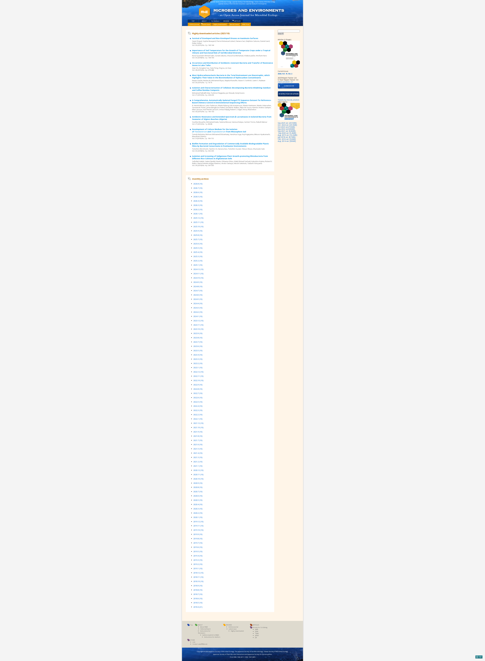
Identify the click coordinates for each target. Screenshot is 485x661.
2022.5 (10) (197, 402)
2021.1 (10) (197, 466)
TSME (257, 633)
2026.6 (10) (197, 192)
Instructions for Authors (212, 637)
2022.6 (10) (197, 397)
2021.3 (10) (197, 457)
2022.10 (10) (198, 380)
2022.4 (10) (197, 406)
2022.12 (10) (198, 372)
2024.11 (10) (198, 273)
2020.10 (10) (198, 479)
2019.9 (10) (197, 534)
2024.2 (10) (197, 312)
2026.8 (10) (197, 184)
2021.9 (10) (197, 432)
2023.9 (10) (197, 333)
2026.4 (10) (197, 201)
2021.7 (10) (197, 440)
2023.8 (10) (197, 337)
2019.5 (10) (197, 551)
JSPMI (257, 635)
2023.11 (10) (198, 325)
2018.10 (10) (198, 581)
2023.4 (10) (197, 355)
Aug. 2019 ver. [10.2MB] (287, 135)
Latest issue (206, 24)
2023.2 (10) (197, 363)
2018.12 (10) (198, 573)
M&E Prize (245, 24)
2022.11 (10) (198, 376)
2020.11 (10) (198, 474)
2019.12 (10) (198, 521)
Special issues (234, 24)
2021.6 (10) (197, 444)
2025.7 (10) (197, 239)
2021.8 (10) (197, 436)
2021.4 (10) (197, 453)
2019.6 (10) (197, 547)
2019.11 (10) (198, 526)
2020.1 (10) (197, 517)
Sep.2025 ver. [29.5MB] (287, 123)
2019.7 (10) (197, 543)
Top (191, 625)
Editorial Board (205, 629)
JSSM (256, 631)
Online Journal (194, 24)
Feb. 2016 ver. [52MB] (287, 139)
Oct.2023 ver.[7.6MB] (286, 127)
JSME (256, 629)
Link (193, 642)
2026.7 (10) (197, 188)
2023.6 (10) (197, 346)
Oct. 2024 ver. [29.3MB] (287, 125)
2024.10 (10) (198, 278)
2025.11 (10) (198, 222)
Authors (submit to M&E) (210, 635)
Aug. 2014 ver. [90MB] (287, 141)
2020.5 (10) (197, 500)
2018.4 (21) (197, 607)
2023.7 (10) (197, 342)
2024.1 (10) (197, 316)
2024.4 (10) (197, 303)
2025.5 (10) (197, 248)
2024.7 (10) (197, 290)
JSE (256, 637)
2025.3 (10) (197, 256)
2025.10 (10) (198, 226)
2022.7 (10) (197, 393)
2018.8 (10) (197, 590)
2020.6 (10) (197, 496)
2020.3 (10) (197, 508)
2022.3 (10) (197, 410)
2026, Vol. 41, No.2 (285, 74)
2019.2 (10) (197, 564)
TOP (193, 21)
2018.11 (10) (198, 577)
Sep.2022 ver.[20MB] (286, 129)
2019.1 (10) (197, 568)
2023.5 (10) (197, 350)
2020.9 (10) (197, 483)
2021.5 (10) (197, 449)
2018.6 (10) (197, 598)
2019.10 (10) (198, 530)
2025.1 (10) (197, 265)
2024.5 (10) (197, 299)
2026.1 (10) (197, 213)
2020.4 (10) (197, 504)
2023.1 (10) (197, 367)
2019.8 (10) (197, 538)
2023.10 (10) (198, 329)
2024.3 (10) (197, 308)
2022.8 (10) (197, 389)
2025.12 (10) (198, 218)
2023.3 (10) (197, 359)
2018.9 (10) (197, 585)
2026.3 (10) (197, 205)
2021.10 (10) (198, 427)
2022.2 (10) (197, 414)
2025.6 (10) (197, 243)
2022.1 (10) (197, 419)
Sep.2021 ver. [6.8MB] (287, 131)
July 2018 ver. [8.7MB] (286, 137)
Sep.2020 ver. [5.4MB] (287, 133)
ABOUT (204, 21)
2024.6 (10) (197, 295)
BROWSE (226, 21)
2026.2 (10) (197, 209)
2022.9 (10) (197, 384)
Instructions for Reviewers (204, 632)
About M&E (204, 627)
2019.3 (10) (197, 560)
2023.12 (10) (198, 320)
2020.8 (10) (197, 487)
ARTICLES (237, 21)
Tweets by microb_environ (288, 100)
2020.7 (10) (197, 491)
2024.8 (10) (197, 286)
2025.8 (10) (197, 235)
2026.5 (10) (197, 196)
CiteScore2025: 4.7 (285, 82)
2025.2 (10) (197, 260)
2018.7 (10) (197, 594)
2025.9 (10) (197, 231)
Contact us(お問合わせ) (199, 644)
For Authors (215, 21)
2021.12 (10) (198, 423)
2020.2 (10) (197, 513)
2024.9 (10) (197, 282)
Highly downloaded (219, 24)
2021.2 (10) (197, 461)
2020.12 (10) (198, 470)
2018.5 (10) (197, 602)
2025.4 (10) (197, 252)
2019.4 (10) (197, 556)
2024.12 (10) (198, 269)
